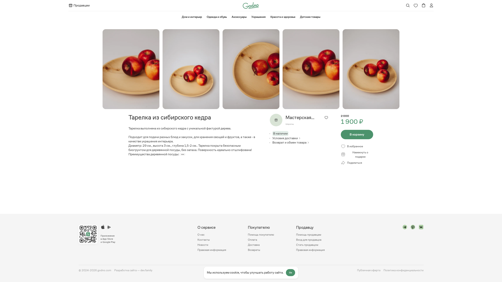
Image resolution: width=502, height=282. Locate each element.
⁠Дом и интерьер (192, 16)
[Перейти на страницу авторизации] (431, 5)
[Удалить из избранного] (326, 117)
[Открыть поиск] (408, 5)
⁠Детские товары (310, 16)
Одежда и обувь (217, 16)
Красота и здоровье (282, 16)
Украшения (258, 16)
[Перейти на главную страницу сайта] (251, 5)
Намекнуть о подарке (360, 154)
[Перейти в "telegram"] (405, 238)
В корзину (357, 134)
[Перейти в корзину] (423, 5)
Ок (290, 272)
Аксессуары (239, 16)
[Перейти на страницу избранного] (415, 5)
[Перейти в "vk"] (421, 238)
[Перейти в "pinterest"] (413, 238)
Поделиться (354, 162)
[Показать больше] (183, 154)
